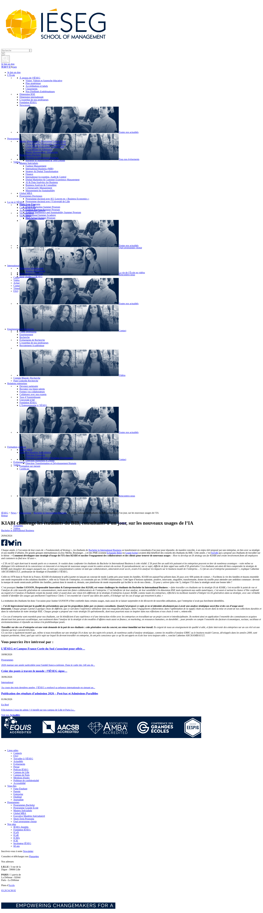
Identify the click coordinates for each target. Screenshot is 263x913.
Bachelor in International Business (50, 513)
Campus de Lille (21, 772)
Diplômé (17, 797)
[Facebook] (4, 745)
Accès (12, 885)
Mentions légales (21, 777)
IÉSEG (4, 513)
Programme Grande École (25, 808)
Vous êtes (11, 786)
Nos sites (11, 824)
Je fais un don (7, 64)
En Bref (5, 704)
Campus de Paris (21, 775)
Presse (16, 767)
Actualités (18, 761)
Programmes (25, 513)
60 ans (16, 846)
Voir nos (10, 715)
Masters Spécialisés (22, 810)
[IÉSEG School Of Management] (63, 47)
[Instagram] (18, 745)
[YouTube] (25, 745)
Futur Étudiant (20, 788)
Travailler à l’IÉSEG (23, 758)
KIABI (215, 553)
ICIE (15, 840)
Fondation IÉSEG (22, 829)
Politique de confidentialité (26, 780)
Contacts (17, 753)
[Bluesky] (11, 745)
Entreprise (18, 794)
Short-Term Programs (23, 818)
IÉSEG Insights (20, 827)
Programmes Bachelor (24, 805)
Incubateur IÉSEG (22, 843)
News (13, 513)
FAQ (15, 756)
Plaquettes (34, 856)
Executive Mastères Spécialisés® (29, 816)
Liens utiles (12, 750)
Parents (16, 791)
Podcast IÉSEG (20, 769)
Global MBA (19, 813)
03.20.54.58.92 (8, 890)
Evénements (19, 764)
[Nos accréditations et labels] (101, 737)
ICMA (16, 838)
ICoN (16, 832)
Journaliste (18, 799)
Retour (4, 515)
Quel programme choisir (25, 821)
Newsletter (28, 851)
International (7, 682)
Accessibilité (19, 783)
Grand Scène (131, 553)
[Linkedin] (32, 745)
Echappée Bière (114, 553)
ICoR (16, 835)
